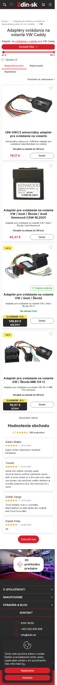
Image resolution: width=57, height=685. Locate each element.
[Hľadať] (5, 4)
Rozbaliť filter (27, 46)
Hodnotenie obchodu (28, 425)
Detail (42, 155)
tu (23, 663)
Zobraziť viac (28, 539)
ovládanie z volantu (26, 41)
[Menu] (50, 4)
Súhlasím (27, 677)
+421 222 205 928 (31, 629)
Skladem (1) (11, 59)
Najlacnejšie (36, 65)
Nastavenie (27, 670)
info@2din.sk (28, 634)
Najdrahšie (10, 71)
